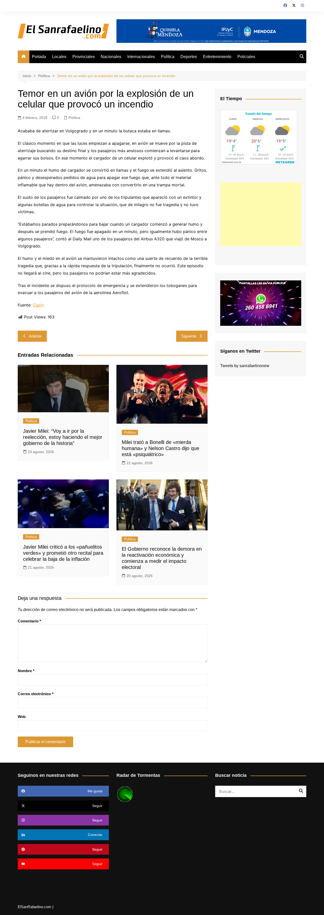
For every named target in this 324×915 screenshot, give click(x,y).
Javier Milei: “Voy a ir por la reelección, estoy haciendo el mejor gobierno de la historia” (62, 437)
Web (22, 716)
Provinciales (83, 57)
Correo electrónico (35, 694)
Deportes (188, 57)
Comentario (29, 621)
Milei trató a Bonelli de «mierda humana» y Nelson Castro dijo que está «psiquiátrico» (160, 448)
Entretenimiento (217, 57)
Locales (59, 57)
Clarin (38, 305)
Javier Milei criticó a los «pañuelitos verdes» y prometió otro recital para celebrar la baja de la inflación (63, 553)
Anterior (35, 336)
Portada (39, 57)
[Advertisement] (260, 214)
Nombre (26, 671)
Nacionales (111, 57)
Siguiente (188, 336)
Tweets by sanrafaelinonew (244, 366)
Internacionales (141, 57)
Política (167, 57)
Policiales (246, 57)
